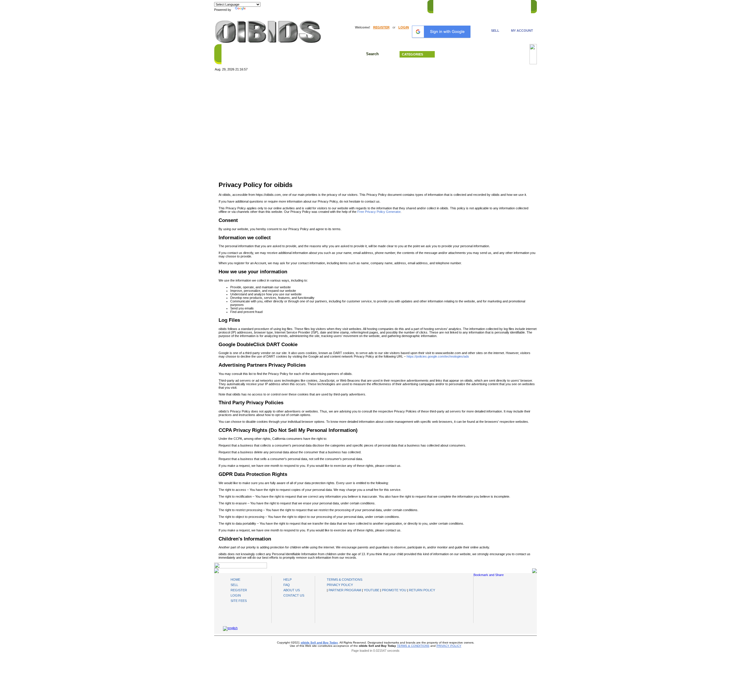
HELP (496, 5)
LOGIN (403, 27)
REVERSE (478, 5)
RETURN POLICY (422, 590)
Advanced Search (484, 54)
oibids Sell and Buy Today (319, 642)
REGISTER (381, 27)
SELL (495, 30)
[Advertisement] (375, 118)
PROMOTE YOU (394, 590)
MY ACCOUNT (522, 30)
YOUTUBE (371, 590)
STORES (458, 5)
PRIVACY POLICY (340, 585)
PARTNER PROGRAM (345, 590)
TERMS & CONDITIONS (344, 579)
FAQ (286, 585)
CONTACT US (516, 5)
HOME (441, 5)
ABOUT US (291, 590)
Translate (254, 9)
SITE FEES (239, 600)
